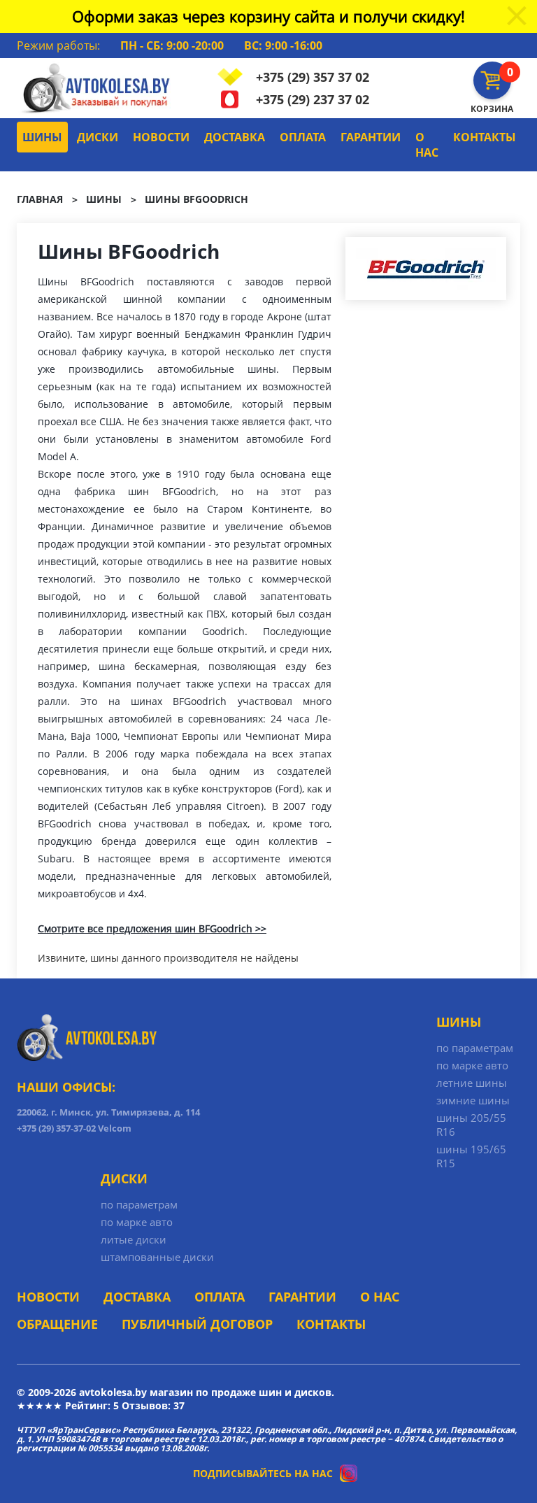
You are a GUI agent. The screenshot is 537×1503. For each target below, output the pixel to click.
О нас (426, 144)
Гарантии (371, 137)
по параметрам (474, 1048)
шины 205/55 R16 (471, 1125)
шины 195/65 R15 (471, 1156)
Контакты (484, 137)
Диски (97, 137)
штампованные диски (157, 1257)
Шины (42, 137)
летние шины (471, 1083)
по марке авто (472, 1065)
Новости (161, 137)
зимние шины (473, 1100)
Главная (40, 199)
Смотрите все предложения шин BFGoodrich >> (152, 928)
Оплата (303, 137)
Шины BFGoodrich (196, 199)
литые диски (133, 1239)
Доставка (234, 137)
